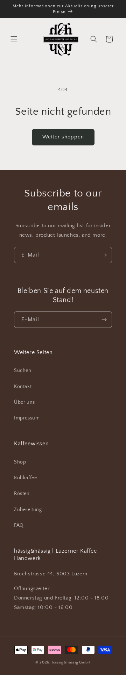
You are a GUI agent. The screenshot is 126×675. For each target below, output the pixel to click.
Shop (20, 462)
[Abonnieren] (104, 255)
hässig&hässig (65, 662)
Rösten (22, 493)
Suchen (22, 370)
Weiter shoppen (63, 137)
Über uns (24, 402)
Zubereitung (28, 509)
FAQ (19, 525)
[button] (14, 39)
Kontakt (22, 386)
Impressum (27, 418)
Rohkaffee (25, 478)
